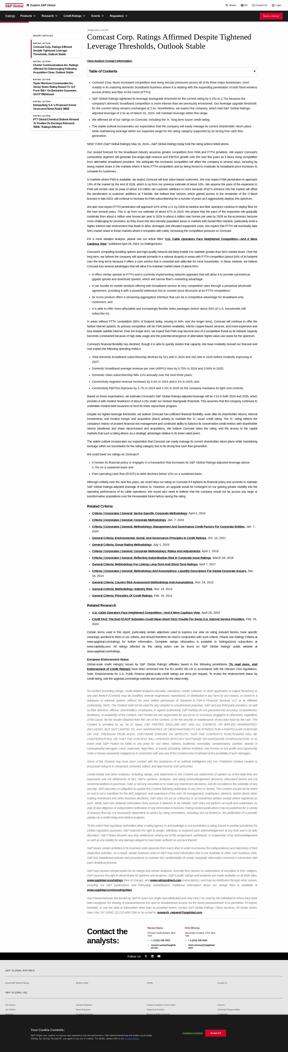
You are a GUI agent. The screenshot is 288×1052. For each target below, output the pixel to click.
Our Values (10, 1005)
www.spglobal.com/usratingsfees (109, 890)
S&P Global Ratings (20, 970)
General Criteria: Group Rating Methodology (122, 544)
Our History (10, 1010)
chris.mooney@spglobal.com (201, 946)
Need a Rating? (271, 16)
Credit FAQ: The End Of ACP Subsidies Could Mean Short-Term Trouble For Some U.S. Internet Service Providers (168, 619)
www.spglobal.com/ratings (105, 880)
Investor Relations (84, 1005)
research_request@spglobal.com (179, 912)
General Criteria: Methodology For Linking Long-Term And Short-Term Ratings (145, 564)
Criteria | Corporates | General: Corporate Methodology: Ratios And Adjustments (146, 551)
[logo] (14, 5)
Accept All (215, 1033)
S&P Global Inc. (16, 992)
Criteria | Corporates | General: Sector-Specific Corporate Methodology (139, 513)
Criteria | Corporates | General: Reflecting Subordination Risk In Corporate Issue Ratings (151, 558)
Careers (221, 1005)
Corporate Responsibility (228, 1010)
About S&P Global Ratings (17, 983)
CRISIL (150, 983)
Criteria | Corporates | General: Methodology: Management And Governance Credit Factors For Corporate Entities (168, 526)
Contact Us (261, 5)
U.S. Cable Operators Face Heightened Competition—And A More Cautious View (146, 612)
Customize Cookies (192, 1033)
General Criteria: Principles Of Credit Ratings (122, 595)
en (246, 5)
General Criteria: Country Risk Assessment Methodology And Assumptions (142, 582)
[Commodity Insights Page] (146, 956)
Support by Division (155, 1010)
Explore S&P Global (42, 5)
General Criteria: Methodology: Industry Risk (122, 589)
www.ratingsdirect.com (165, 880)
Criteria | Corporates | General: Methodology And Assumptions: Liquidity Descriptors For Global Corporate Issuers (169, 571)
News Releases (83, 1010)
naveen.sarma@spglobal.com (163, 946)
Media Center (82, 983)
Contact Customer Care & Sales (161, 1005)
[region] (144, 1033)
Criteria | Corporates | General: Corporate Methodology (129, 520)
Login (278, 5)
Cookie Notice (132, 1038)
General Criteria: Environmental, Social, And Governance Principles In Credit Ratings (149, 538)
